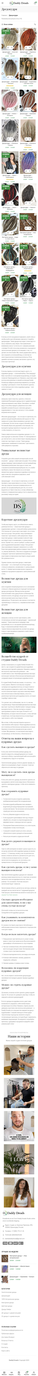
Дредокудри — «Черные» (28, 207)
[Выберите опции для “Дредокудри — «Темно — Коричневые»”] (8, 171)
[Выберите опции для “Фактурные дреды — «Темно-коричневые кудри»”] (8, 294)
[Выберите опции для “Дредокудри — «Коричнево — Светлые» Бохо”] (26, 77)
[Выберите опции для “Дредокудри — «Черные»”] (26, 203)
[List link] (19, 1226)
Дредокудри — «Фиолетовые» (20, 1266)
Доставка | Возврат (8, 1337)
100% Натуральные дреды (10, 1299)
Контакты (5, 1347)
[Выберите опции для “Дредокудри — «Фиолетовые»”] (26, 171)
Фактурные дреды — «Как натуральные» (18, 1257)
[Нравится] (12, 47)
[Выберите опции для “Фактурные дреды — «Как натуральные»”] (26, 228)
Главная (4, 15)
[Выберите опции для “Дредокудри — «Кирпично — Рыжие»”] (26, 47)
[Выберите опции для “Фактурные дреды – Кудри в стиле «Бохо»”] (8, 232)
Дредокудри (6, 1296)
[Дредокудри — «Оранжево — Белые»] (5, 1279)
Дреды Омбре (6, 1309)
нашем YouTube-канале (9, 895)
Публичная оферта (8, 1333)
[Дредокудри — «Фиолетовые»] (5, 1269)
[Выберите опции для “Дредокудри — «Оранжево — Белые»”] (26, 109)
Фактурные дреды (8, 1302)
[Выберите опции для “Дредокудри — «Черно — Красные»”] (8, 203)
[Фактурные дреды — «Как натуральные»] (5, 1258)
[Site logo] (19, 3)
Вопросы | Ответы (7, 1340)
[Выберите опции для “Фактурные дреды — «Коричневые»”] (26, 262)
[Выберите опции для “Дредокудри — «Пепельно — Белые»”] (8, 139)
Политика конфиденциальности (12, 1330)
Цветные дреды (7, 1306)
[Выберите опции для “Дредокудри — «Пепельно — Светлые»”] (26, 139)
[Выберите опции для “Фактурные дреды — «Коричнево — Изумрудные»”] (8, 262)
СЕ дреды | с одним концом (11, 1316)
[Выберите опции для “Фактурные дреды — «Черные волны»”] (8, 324)
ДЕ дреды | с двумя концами (11, 1313)
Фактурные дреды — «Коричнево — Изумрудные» (10, 268)
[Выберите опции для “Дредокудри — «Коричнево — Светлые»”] (8, 77)
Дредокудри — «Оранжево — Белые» (22, 1276)
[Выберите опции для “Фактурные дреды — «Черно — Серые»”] (26, 294)
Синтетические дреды (9, 1292)
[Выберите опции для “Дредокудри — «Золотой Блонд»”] (8, 47)
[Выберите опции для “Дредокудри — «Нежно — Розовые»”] (8, 109)
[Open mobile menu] (3, 3)
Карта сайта (6, 1351)
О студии (4, 1344)
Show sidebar (8, 24)
